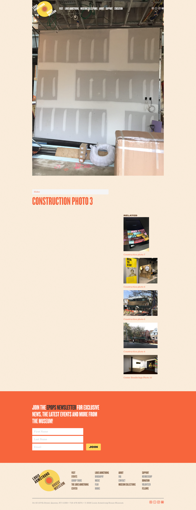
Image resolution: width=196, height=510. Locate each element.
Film (96, 484)
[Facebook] (153, 8)
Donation (146, 480)
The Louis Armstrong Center (80, 486)
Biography (99, 476)
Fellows (145, 488)
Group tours (76, 480)
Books (97, 488)
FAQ (120, 476)
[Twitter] (156, 8)
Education (118, 8)
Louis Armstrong (72, 8)
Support (109, 8)
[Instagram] (159, 8)
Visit (61, 8)
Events (74, 476)
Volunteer (146, 484)
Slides (37, 192)
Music (97, 480)
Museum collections (88, 8)
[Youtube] (163, 8)
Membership (147, 476)
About (101, 8)
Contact (122, 480)
